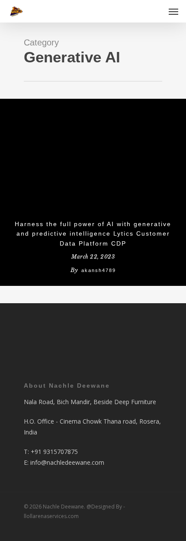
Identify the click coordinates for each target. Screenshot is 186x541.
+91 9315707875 (54, 451)
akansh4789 (98, 270)
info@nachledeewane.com (67, 462)
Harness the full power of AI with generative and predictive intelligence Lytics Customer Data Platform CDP (93, 233)
